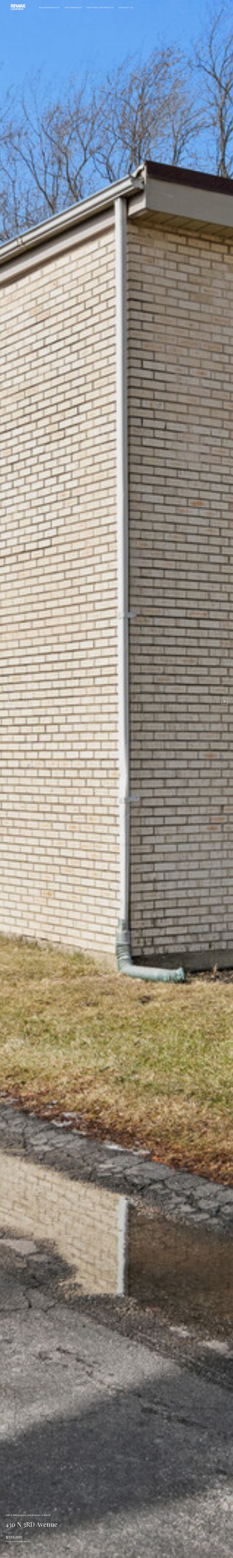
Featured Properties (100, 7)
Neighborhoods (49, 7)
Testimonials (73, 7)
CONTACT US (125, 7)
